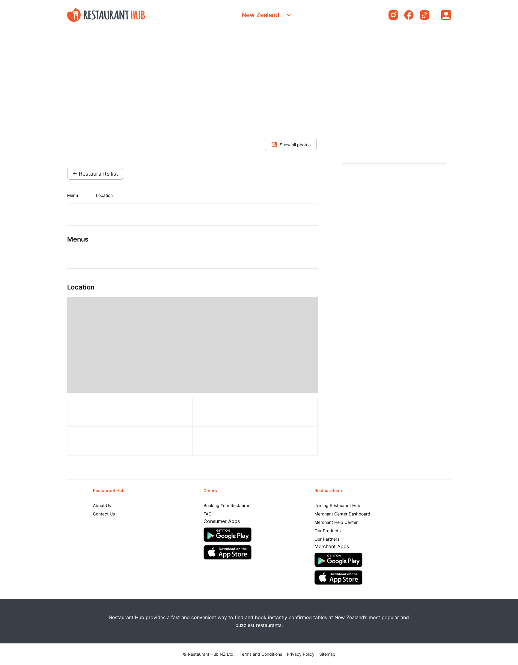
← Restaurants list (95, 174)
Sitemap (327, 654)
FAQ (208, 513)
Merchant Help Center (336, 522)
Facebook (409, 15)
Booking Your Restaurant (228, 505)
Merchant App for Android (338, 560)
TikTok (424, 15)
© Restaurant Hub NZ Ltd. (209, 654)
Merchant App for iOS (338, 577)
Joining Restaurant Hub (337, 505)
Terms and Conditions (261, 654)
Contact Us (104, 513)
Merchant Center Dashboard (342, 513)
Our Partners (326, 539)
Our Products (327, 530)
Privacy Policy (300, 654)
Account (446, 15)
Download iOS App (228, 552)
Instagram (393, 15)
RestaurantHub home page (106, 14)
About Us (102, 505)
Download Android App (228, 534)
